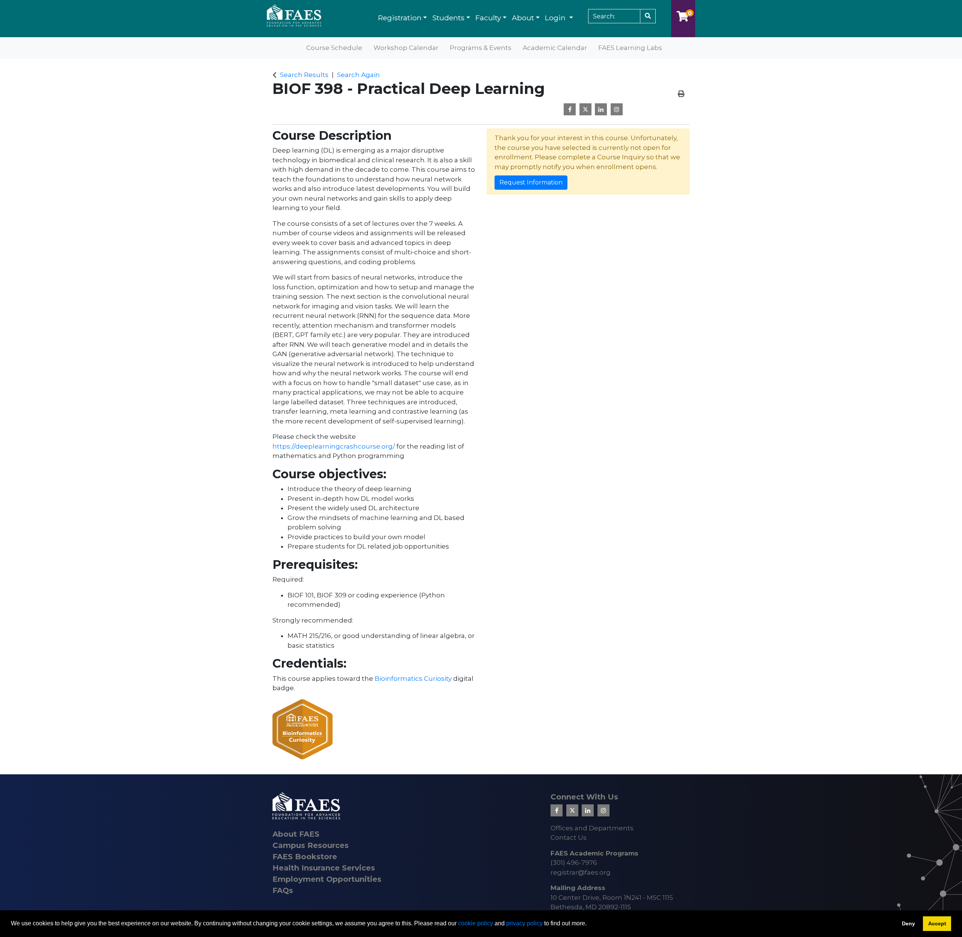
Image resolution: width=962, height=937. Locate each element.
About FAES (295, 834)
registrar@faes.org (581, 872)
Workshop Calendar (406, 47)
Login (556, 17)
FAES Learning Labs (630, 47)
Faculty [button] (488, 17)
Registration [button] (400, 17)
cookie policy (475, 923)
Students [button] (448, 17)
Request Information (531, 182)
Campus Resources (310, 845)
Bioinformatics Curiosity (413, 678)
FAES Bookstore (304, 856)
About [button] (523, 17)
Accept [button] (937, 923)
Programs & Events (480, 47)
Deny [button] (908, 923)
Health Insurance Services (323, 867)
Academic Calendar (555, 47)
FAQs (282, 890)
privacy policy (524, 923)
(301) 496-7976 (574, 862)
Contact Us (569, 837)
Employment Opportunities (326, 879)
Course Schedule (334, 47)
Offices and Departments (592, 828)
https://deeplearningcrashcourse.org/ (333, 446)
